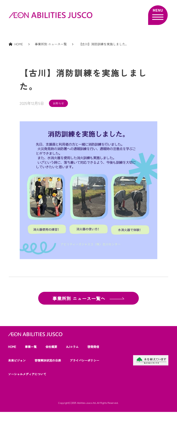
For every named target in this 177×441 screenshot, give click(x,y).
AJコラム (72, 346)
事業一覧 (31, 346)
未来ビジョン (17, 360)
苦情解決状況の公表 (48, 360)
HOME (12, 346)
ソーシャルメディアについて (27, 374)
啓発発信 (93, 346)
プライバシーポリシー (84, 360)
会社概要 (51, 346)
